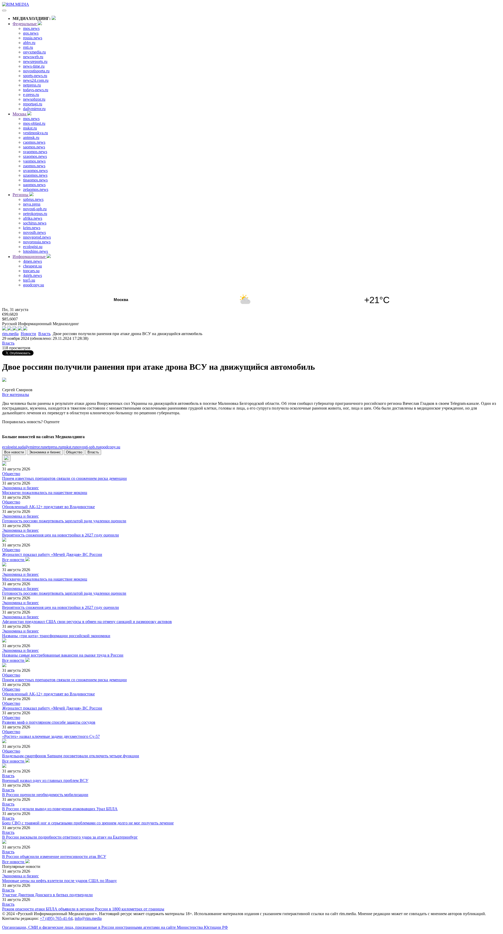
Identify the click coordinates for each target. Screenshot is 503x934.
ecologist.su (32, 246)
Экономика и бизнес (45, 452)
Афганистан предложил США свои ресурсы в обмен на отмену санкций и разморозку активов (87, 621)
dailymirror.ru (34, 108)
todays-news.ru (35, 90)
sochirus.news (34, 223)
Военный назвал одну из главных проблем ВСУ (45, 780)
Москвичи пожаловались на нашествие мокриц (44, 492)
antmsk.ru (31, 137)
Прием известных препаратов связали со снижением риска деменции (64, 478)
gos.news (31, 33)
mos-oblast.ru (34, 123)
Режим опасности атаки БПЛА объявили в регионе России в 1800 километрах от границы (83, 909)
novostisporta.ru (36, 71)
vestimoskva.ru (35, 133)
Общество (74, 452)
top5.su (29, 280)
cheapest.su (32, 266)
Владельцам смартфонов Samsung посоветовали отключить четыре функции (70, 756)
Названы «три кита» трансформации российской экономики (56, 636)
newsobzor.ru (34, 99)
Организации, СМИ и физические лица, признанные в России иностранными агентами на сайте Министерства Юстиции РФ (115, 927)
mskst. (69, 447)
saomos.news (34, 147)
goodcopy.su (33, 285)
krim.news (31, 228)
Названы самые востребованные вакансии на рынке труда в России (62, 655)
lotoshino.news (35, 251)
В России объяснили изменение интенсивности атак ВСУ (54, 856)
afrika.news (32, 218)
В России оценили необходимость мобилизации (45, 794)
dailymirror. (32, 447)
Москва (20, 114)
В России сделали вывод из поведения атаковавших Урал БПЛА (60, 809)
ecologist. (11, 447)
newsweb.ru (33, 57)
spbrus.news (33, 199)
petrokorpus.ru (35, 213)
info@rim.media (88, 918)
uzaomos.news (35, 175)
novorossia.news (37, 242)
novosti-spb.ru (35, 209)
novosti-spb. (87, 447)
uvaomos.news (35, 170)
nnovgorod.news (37, 237)
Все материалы (15, 394)
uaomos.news (34, 184)
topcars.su (31, 271)
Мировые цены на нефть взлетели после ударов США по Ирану (59, 880)
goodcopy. (109, 447)
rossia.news (32, 38)
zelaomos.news (35, 189)
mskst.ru (30, 128)
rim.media (10, 333)
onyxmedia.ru (34, 52)
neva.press (31, 204)
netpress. (53, 447)
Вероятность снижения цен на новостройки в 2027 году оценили (60, 535)
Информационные (30, 256)
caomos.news (34, 142)
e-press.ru (31, 94)
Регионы (21, 194)
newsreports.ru (35, 61)
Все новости (14, 452)
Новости (28, 333)
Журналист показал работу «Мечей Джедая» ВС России (52, 554)
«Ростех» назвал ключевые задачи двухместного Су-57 (51, 736)
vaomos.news (34, 161)
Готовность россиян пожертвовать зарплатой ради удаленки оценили (64, 521)
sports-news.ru (35, 75)
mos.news (31, 28)
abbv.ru (29, 42)
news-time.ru (34, 66)
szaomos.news (35, 156)
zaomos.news (34, 166)
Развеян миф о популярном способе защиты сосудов (48, 722)
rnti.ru (28, 47)
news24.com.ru (35, 80)
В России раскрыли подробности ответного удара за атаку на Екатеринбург (70, 837)
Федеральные (25, 24)
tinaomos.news (35, 180)
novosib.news (34, 232)
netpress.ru (32, 85)
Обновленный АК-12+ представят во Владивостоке (48, 506)
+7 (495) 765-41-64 (56, 918)
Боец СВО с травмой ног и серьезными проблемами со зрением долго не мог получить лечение (88, 823)
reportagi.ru (32, 104)
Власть (44, 333)
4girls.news (32, 275)
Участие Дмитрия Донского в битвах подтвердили (47, 895)
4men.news (32, 261)
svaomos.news (35, 151)
